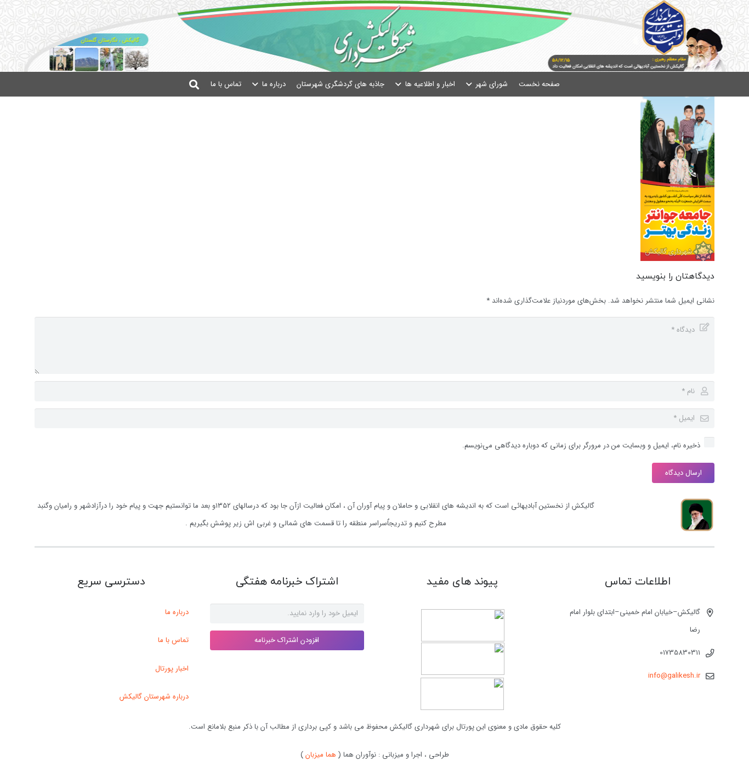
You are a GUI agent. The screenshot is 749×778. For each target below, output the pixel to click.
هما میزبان (320, 754)
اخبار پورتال (172, 668)
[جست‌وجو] (195, 84)
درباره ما (177, 612)
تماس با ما (173, 640)
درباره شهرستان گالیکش (154, 696)
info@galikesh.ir (674, 676)
